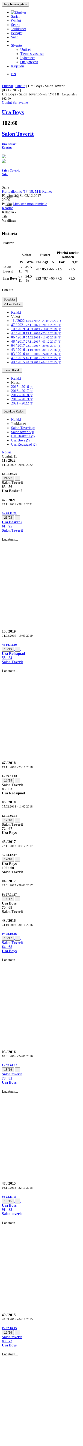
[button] (41, 522)
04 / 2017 (36, 345)
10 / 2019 (36, 329)
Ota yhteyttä (29, 62)
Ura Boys (20, 440)
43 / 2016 (36, 350)
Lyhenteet (27, 58)
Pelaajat (16, 33)
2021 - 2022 (22, 403)
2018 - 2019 (22, 399)
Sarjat (15, 16)
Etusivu (7, 86)
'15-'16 (8, 1069)
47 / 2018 (36, 333)
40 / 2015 (36, 362)
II (17, 478)
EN (13, 74)
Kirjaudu (17, 66)
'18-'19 (8, 649)
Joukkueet (18, 29)
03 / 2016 (36, 354)
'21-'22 (8, 478)
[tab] (41, 482)
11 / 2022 (36, 321)
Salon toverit (22, 432)
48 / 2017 (36, 341)
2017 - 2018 (22, 395)
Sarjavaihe (20, 102)
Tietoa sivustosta (32, 54)
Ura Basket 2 (23, 436)
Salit (14, 37)
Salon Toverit (23, 428)
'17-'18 (8, 820)
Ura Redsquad (23, 444)
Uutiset (25, 50)
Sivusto (16, 45)
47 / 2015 (36, 358)
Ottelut (16, 21)
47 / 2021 (36, 325)
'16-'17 (8, 899)
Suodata (9, 299)
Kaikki (16, 312)
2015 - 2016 (22, 387)
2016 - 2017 (22, 391)
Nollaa (7, 452)
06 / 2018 (36, 337)
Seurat (15, 25)
